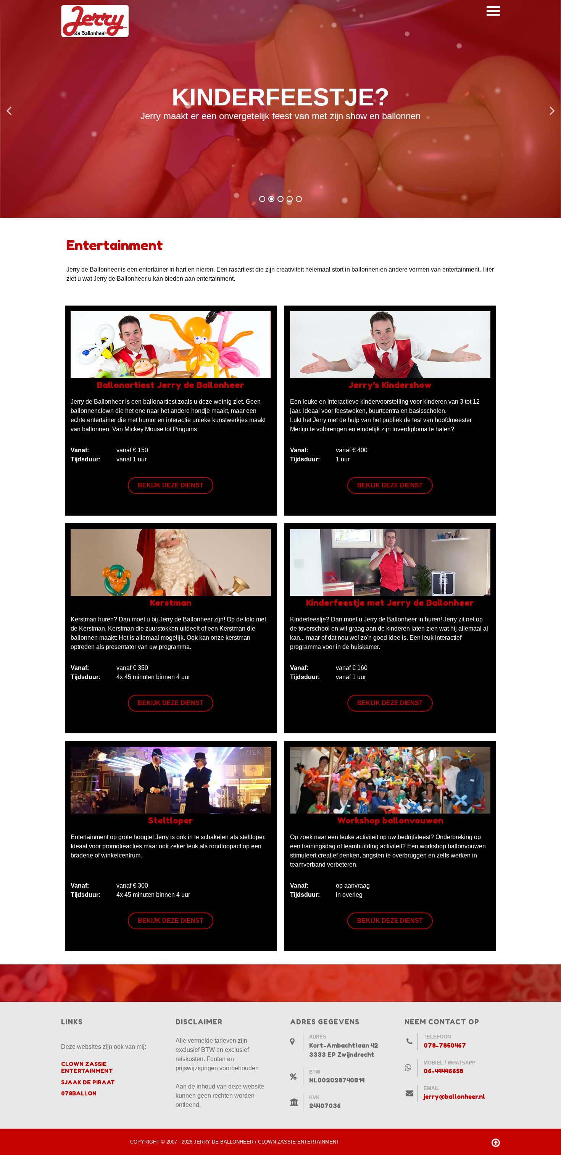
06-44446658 (443, 1071)
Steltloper (170, 820)
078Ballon (79, 1093)
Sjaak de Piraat (88, 1082)
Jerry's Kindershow (390, 385)
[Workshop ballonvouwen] (390, 779)
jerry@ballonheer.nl (454, 1096)
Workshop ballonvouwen (390, 820)
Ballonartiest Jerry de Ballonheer (170, 385)
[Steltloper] (171, 779)
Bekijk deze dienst (170, 485)
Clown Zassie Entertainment (87, 1067)
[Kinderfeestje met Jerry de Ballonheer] (390, 562)
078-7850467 (445, 1045)
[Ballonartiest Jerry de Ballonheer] (171, 344)
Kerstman (171, 602)
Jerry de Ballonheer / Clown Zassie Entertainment (266, 1142)
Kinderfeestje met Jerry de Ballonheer (390, 602)
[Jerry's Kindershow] (390, 344)
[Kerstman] (171, 562)
